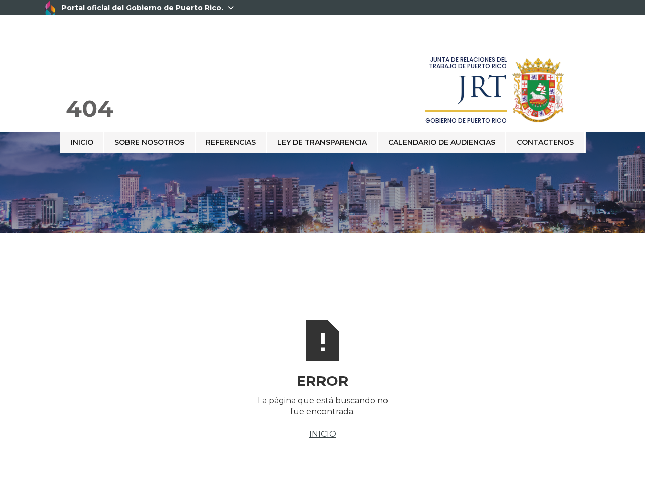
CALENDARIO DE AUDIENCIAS (441, 142)
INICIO (322, 434)
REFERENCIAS (231, 142)
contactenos (545, 142)
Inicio (82, 142)
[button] (585, 131)
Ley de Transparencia (322, 142)
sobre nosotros (149, 142)
